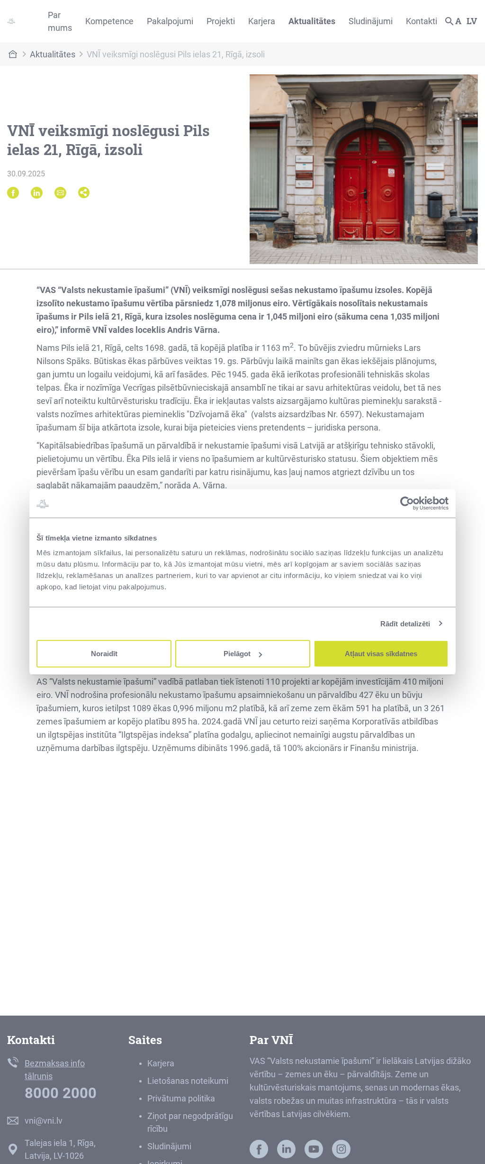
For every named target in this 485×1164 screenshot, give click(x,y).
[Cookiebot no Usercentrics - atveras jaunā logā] (407, 503)
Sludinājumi (371, 21)
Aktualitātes (311, 21)
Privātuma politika (181, 1098)
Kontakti (421, 21)
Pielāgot (237, 654)
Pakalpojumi (170, 21)
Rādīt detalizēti (405, 623)
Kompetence (109, 21)
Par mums (60, 21)
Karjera (261, 21)
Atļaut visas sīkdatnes (381, 654)
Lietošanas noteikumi (187, 1081)
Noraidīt (104, 654)
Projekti (221, 21)
